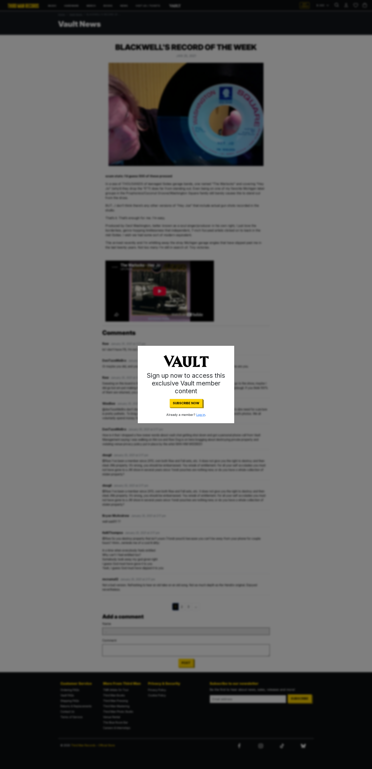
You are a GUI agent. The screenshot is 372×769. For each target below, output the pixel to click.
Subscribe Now (186, 403)
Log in (200, 415)
